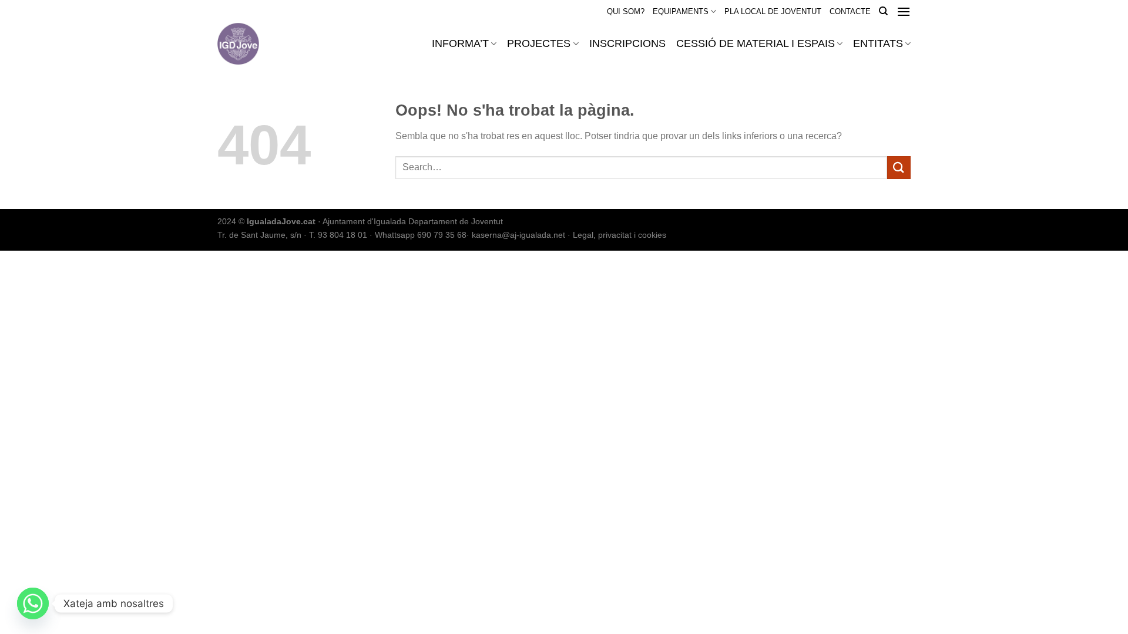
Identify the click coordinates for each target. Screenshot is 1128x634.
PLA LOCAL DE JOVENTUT (772, 11)
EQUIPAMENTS (681, 11)
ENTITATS (878, 43)
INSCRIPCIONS (627, 43)
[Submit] (899, 167)
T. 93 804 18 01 (338, 235)
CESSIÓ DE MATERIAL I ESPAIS (755, 43)
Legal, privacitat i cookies (619, 235)
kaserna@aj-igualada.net (518, 235)
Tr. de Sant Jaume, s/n (259, 235)
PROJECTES (538, 43)
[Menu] (904, 11)
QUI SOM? (625, 11)
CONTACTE (850, 11)
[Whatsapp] (33, 603)
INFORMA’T (460, 43)
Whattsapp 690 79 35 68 (420, 235)
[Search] (883, 11)
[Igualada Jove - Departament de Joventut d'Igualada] (269, 44)
